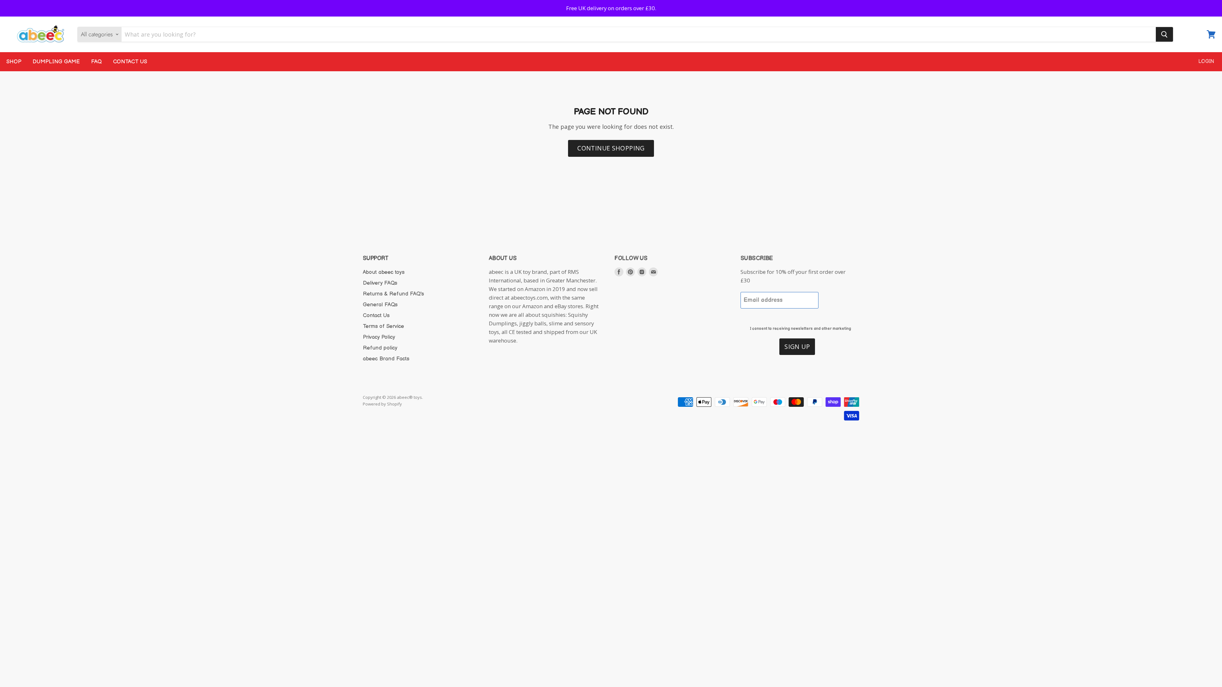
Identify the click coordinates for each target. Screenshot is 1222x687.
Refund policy (380, 348)
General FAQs (380, 305)
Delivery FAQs (380, 283)
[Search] (1164, 34)
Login (1206, 62)
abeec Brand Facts (386, 359)
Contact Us (130, 62)
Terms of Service (383, 326)
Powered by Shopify (382, 404)
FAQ (96, 62)
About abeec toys (383, 272)
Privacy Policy (379, 337)
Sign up (797, 346)
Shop (13, 62)
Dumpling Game (56, 62)
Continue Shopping (611, 148)
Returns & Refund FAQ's (393, 294)
